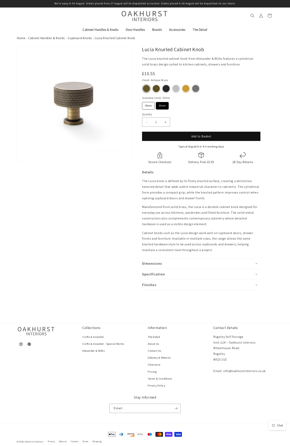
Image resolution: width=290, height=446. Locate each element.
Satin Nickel (195, 88)
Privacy (51, 441)
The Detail (154, 337)
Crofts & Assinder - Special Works (103, 344)
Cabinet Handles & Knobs (46, 38)
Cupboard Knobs (80, 38)
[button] (252, 15)
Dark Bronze (156, 88)
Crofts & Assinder (93, 337)
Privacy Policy (156, 385)
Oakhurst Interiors (34, 441)
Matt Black (166, 88)
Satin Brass (185, 88)
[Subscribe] (176, 408)
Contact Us (154, 350)
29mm (148, 104)
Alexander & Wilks (93, 350)
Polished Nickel (176, 88)
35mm (162, 104)
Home (21, 38)
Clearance (154, 364)
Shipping (97, 441)
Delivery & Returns (159, 357)
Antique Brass (146, 88)
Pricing (152, 371)
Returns (63, 441)
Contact (75, 441)
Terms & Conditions (160, 378)
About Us (153, 344)
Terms (85, 441)
